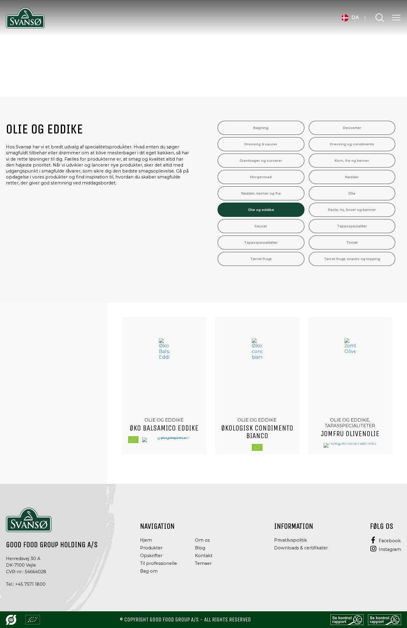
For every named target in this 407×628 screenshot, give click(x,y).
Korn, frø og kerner (352, 160)
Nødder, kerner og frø (261, 193)
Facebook (390, 540)
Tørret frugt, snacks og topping (352, 259)
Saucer (260, 226)
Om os (202, 540)
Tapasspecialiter (352, 226)
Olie (351, 193)
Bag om (149, 571)
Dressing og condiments (352, 144)
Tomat (352, 242)
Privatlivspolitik (290, 540)
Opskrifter (151, 555)
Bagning (260, 128)
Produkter (151, 548)
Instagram (390, 549)
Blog (200, 548)
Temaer (203, 563)
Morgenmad (261, 177)
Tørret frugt (260, 259)
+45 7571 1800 (30, 584)
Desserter (352, 128)
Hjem (146, 540)
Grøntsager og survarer (261, 160)
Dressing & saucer (260, 144)
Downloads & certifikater (301, 548)
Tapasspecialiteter (261, 242)
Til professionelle (158, 563)
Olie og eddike (261, 210)
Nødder (352, 177)
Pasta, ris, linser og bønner (352, 210)
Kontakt (203, 555)
